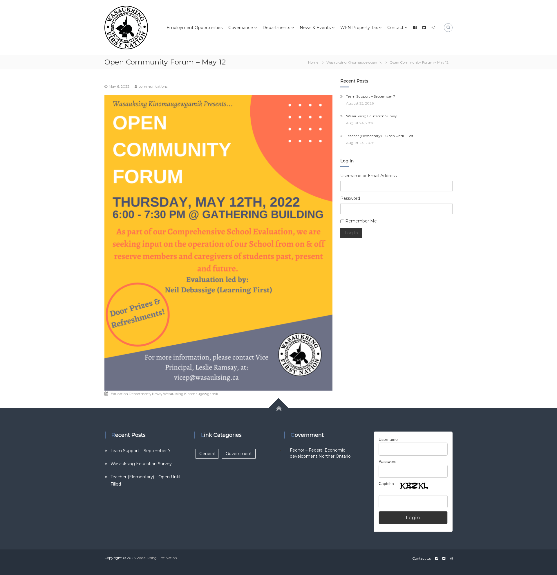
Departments (276, 27)
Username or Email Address (368, 175)
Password (350, 198)
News (156, 393)
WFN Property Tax (359, 27)
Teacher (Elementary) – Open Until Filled (379, 136)
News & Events (315, 27)
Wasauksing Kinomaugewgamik (353, 62)
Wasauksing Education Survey (371, 116)
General (207, 453)
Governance (240, 27)
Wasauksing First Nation (156, 558)
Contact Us (421, 558)
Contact (395, 27)
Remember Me (361, 221)
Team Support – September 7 (370, 96)
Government (239, 453)
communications (153, 86)
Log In (351, 233)
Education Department (130, 393)
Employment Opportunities (195, 27)
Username (388, 439)
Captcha (386, 483)
